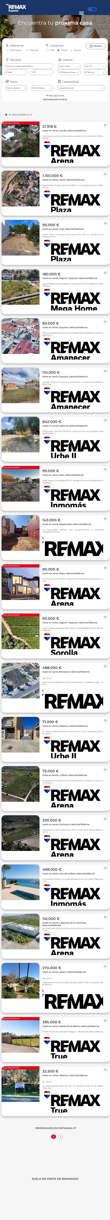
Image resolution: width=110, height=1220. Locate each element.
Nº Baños (89, 72)
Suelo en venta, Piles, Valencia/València (63, 475)
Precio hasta (38, 88)
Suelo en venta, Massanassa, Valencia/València (66, 524)
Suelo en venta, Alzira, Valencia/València (63, 573)
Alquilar (77, 50)
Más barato (15, 50)
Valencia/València (20, 114)
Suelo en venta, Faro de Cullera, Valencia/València (68, 873)
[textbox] (29, 66)
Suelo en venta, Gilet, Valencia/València (63, 229)
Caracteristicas (66, 88)
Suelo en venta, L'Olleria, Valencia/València (64, 775)
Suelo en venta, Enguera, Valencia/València (65, 327)
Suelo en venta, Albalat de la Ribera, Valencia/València (70, 1026)
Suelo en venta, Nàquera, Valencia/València (65, 726)
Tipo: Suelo (64, 66)
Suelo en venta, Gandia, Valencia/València (64, 130)
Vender (64, 50)
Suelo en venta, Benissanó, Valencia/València (66, 672)
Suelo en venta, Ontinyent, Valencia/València (65, 824)
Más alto (34, 50)
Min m (88, 66)
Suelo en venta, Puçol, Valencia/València (63, 180)
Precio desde (13, 88)
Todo (52, 50)
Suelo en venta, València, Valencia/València (65, 426)
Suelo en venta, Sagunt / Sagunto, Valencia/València (69, 278)
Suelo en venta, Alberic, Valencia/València (64, 972)
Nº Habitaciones (67, 72)
